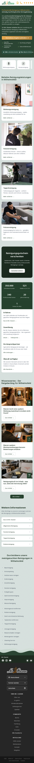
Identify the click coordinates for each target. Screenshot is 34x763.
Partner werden (13, 683)
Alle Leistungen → (8, 352)
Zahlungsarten (17, 706)
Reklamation (17, 744)
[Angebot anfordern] (17, 3)
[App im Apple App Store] (27, 660)
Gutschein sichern (17, 271)
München (17, 721)
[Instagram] (6, 660)
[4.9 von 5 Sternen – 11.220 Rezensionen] (28, 3)
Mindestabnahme (17, 703)
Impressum (27, 758)
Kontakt (17, 747)
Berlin (17, 718)
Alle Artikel (17, 496)
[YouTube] (10, 660)
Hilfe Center (17, 741)
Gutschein (11, 688)
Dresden (17, 730)
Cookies (23, 760)
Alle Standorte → (8, 369)
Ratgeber (17, 750)
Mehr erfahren (8, 118)
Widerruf (10, 758)
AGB (5, 758)
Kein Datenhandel (14, 760)
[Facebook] (2, 660)
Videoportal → (15, 337)
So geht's (17, 700)
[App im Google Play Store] (31, 660)
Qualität (17, 709)
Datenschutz (18, 758)
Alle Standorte (17, 733)
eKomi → (6, 337)
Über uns (17, 697)
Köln (17, 727)
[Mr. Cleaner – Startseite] (17, 670)
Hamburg (17, 724)
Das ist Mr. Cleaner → (9, 321)
